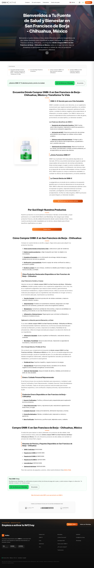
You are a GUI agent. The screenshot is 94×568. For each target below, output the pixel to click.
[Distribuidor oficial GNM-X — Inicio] (9, 2)
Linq (40, 540)
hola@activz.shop (80, 537)
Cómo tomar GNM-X (62, 543)
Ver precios (80, 83)
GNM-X (41, 537)
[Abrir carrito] (79, 2)
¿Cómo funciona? (62, 537)
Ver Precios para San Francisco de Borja (68, 201)
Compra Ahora (47, 229)
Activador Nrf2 (61, 540)
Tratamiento (46, 2)
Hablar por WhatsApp (85, 524)
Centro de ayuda (55, 2)
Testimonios (61, 550)
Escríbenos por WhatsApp (65, 83)
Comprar (27, 2)
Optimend (41, 543)
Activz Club (44, 248)
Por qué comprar (36, 2)
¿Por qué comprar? (62, 547)
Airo (40, 547)
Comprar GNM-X (72, 524)
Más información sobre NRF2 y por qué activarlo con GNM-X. (47, 495)
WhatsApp (78, 540)
